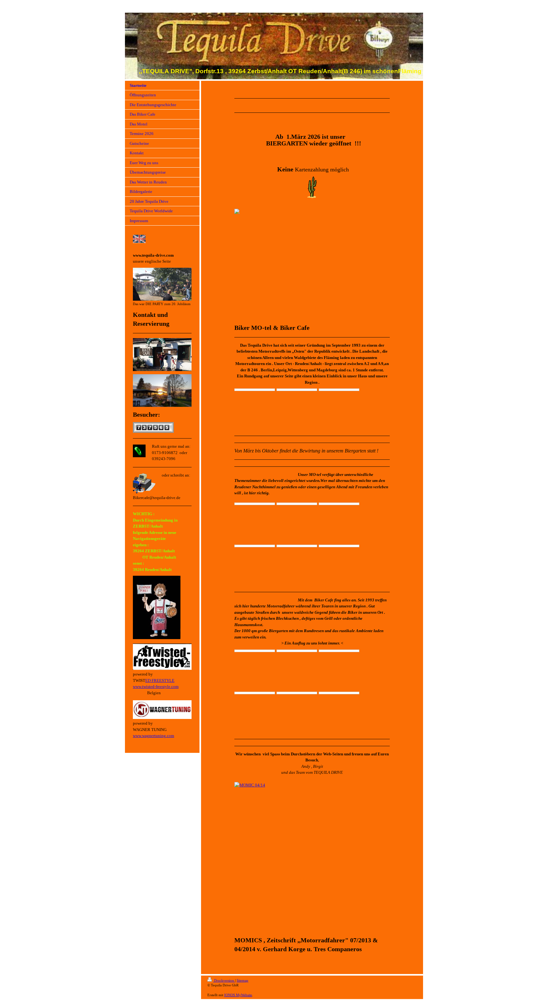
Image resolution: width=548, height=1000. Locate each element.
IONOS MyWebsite (238, 995)
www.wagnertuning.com (153, 735)
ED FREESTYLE (159, 680)
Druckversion (224, 980)
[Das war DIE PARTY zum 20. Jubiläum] (162, 284)
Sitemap (242, 980)
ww (136, 686)
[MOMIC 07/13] (312, 857)
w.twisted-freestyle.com (159, 686)
